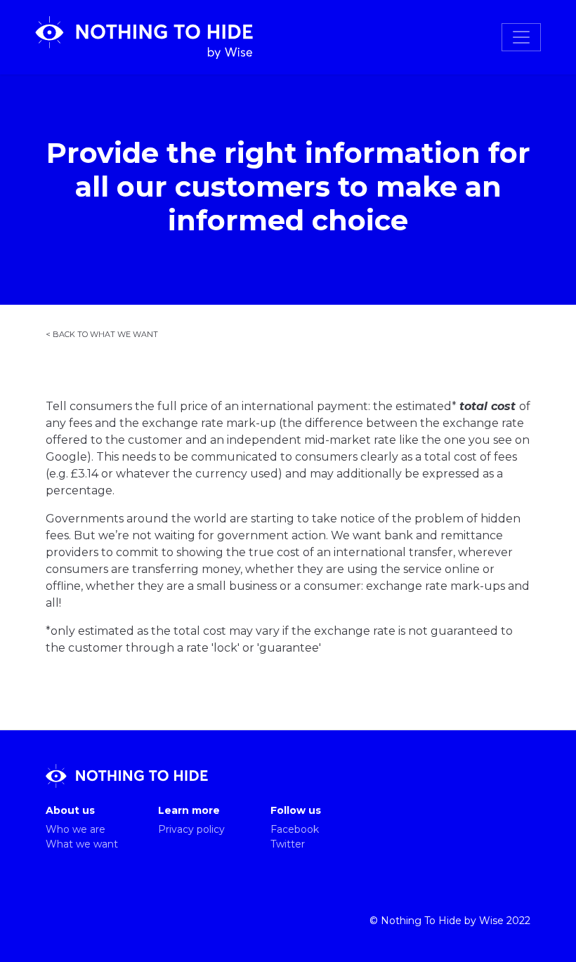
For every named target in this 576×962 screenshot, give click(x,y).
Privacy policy (191, 829)
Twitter (287, 844)
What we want (82, 844)
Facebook (294, 829)
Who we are (75, 829)
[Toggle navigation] (521, 37)
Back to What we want (105, 333)
